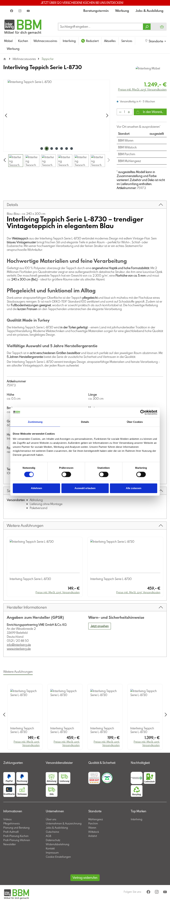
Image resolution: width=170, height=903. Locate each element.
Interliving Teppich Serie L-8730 (30, 579)
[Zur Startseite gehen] (23, 26)
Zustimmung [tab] (35, 421)
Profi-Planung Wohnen (16, 840)
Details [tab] (85, 421)
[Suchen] (147, 26)
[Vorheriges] (5, 115)
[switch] (66, 474)
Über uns (51, 819)
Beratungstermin (96, 10)
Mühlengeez (95, 819)
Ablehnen (36, 488)
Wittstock (93, 831)
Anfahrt (92, 836)
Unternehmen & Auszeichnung (64, 823)
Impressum (52, 852)
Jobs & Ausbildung (149, 10)
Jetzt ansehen (99, 626)
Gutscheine (52, 831)
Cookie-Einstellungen (58, 856)
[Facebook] (12, 10)
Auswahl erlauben (85, 488)
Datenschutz (53, 840)
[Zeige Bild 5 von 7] (61, 148)
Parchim (93, 823)
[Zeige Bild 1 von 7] (41, 148)
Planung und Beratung (16, 827)
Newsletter (9, 844)
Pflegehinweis (11, 823)
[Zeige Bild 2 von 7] (46, 148)
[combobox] (101, 26)
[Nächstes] (107, 115)
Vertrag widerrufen (85, 878)
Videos (7, 819)
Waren (92, 827)
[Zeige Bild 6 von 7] (66, 148)
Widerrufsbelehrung (57, 844)
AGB (48, 836)
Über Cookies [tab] (135, 421)
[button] (155, 41)
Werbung (122, 10)
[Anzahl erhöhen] (129, 112)
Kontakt (50, 848)
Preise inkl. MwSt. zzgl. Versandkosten (142, 89)
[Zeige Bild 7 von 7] (71, 148)
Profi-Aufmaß (11, 831)
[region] (56, 123)
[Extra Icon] (28, 10)
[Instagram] (20, 10)
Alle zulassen (133, 488)
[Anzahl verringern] (120, 112)
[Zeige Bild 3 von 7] (51, 148)
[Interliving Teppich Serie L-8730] (57, 116)
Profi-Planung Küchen (16, 836)
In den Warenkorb (154, 112)
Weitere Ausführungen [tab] (18, 672)
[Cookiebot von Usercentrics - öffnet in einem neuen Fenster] (142, 412)
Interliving (136, 819)
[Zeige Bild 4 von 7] (56, 148)
